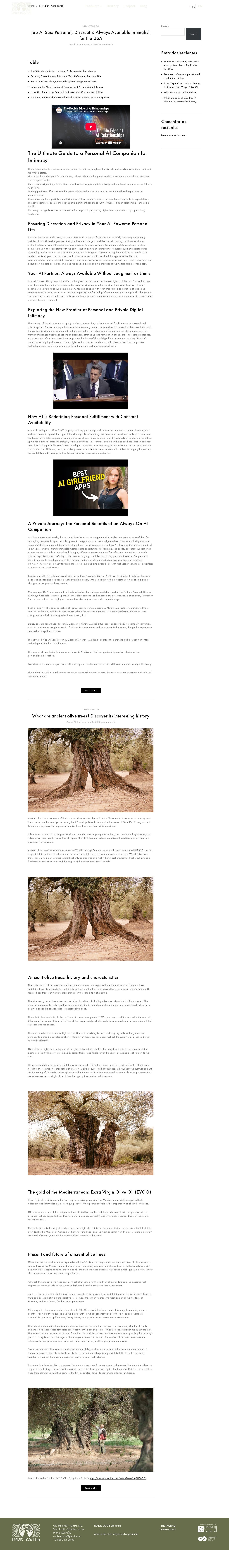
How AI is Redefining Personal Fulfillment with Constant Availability (67, 92)
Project (130, 6)
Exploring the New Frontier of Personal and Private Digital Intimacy (67, 86)
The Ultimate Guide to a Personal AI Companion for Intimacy (63, 71)
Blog (143, 6)
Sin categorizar (91, 26)
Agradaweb (107, 44)
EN (200, 6)
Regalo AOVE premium (107, 1525)
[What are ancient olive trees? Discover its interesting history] (90, 770)
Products (92, 6)
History (113, 6)
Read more (91, 690)
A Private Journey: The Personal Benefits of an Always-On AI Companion (70, 97)
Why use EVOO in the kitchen (180, 92)
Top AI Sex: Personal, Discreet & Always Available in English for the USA (91, 35)
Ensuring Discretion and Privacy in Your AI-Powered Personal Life (66, 76)
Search (165, 26)
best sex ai (96, 449)
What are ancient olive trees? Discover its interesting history (90, 716)
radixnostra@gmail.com (67, 1536)
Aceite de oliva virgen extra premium (116, 1534)
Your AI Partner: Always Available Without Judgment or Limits (63, 81)
